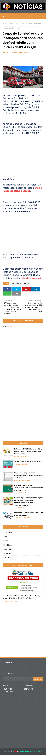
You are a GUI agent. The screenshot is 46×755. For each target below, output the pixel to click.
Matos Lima (8, 52)
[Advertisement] (23, 150)
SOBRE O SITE (29, 685)
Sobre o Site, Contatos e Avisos (27, 461)
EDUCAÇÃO (7, 549)
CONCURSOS (16, 283)
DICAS (17, 24)
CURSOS (6, 537)
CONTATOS (28, 689)
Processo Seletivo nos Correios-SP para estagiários (28, 514)
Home (5, 685)
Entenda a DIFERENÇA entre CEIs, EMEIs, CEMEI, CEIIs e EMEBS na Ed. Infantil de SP (28, 451)
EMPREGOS (7, 553)
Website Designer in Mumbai (31, 751)
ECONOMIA (7, 545)
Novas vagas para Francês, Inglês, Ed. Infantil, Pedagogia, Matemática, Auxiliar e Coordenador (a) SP (28, 501)
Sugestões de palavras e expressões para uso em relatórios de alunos (28, 475)
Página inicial (8, 24)
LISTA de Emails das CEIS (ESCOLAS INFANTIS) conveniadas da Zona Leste (28, 487)
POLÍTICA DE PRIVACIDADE (8, 690)
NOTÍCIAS (7, 557)
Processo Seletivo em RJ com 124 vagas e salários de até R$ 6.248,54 (22, 597)
